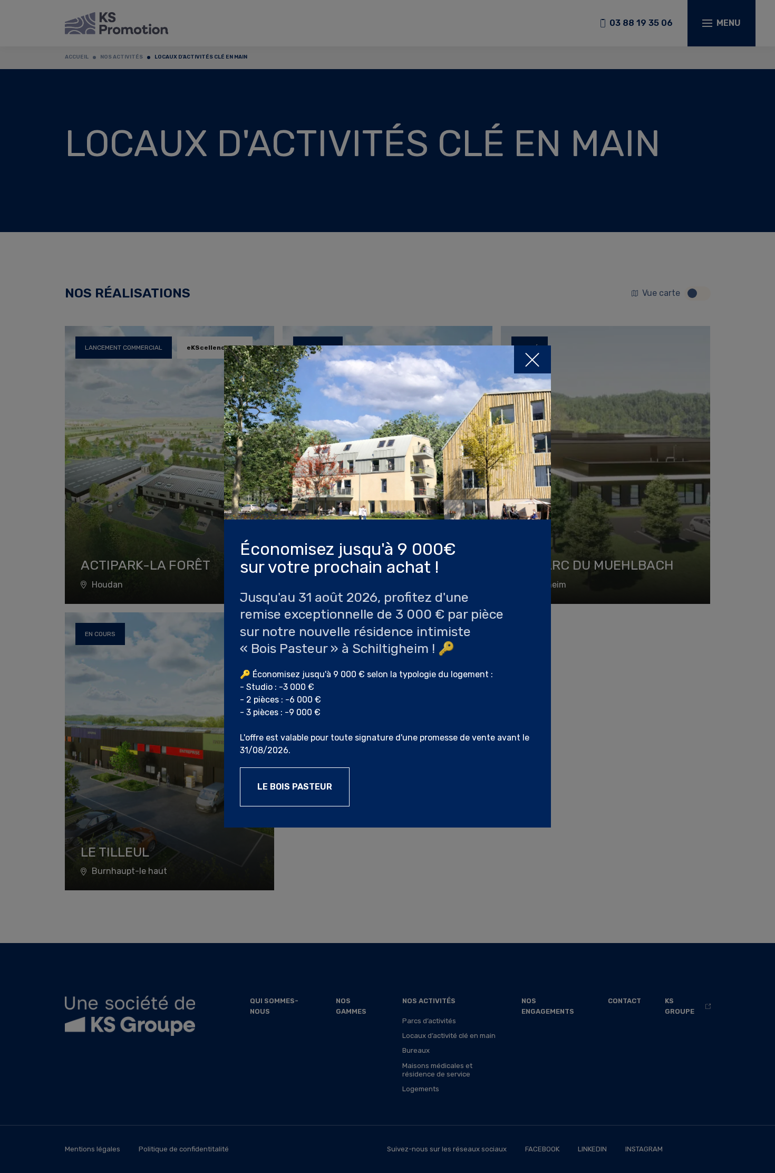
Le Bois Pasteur (294, 787)
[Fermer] (532, 359)
